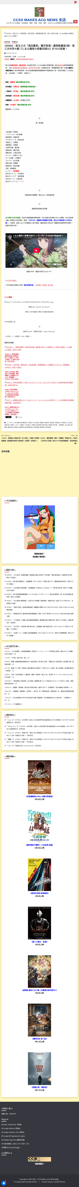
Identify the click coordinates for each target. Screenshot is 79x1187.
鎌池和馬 (10, 427)
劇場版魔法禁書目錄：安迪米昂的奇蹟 (26, 68)
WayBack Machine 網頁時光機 (13, 1140)
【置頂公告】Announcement (24, 746)
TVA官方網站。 (12, 281)
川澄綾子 (22, 425)
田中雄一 (55, 425)
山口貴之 (70, 422)
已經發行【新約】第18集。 (45, 285)
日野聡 (33, 425)
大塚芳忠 (63, 422)
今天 (5, 297)
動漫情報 (7, 42)
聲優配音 (15, 42)
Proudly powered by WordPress (25, 1182)
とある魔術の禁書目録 (20, 422)
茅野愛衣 (61, 425)
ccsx (9, 720)
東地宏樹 (38, 425)
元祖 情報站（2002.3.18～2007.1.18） (16, 1144)
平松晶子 (28, 425)
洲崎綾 (50, 425)
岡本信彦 (7, 425)
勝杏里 (52, 422)
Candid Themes (59, 1182)
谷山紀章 (67, 425)
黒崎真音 (42, 427)
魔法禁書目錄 (29, 427)
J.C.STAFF (10, 422)
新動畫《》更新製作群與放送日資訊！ (19, 59)
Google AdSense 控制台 (11, 1128)
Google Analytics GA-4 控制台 (13, 1132)
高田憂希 (21, 427)
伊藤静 (42, 422)
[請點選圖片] (39, 1161)
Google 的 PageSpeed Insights (14, 1136)
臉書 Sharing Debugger (11, 1147)
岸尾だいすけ (14, 425)
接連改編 (61, 65)
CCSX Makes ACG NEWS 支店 (39, 20)
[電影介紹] (39, 793)
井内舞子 (30, 422)
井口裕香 (36, 422)
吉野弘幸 (57, 422)
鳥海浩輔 (36, 427)
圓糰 (9, 739)
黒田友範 (48, 427)
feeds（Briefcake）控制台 (12, 1125)
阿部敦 (16, 427)
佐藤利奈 (47, 422)
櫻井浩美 (44, 425)
